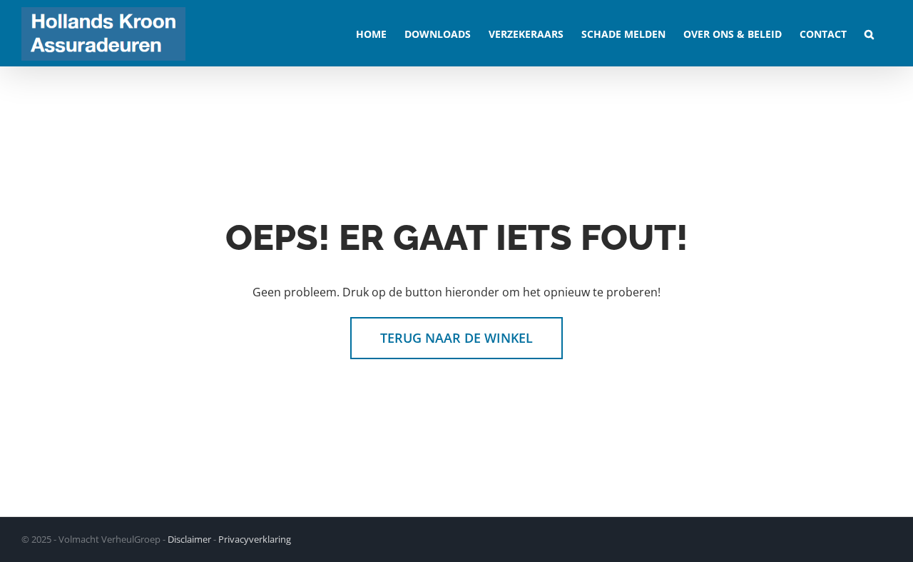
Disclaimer (189, 539)
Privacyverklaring (254, 539)
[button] (869, 33)
